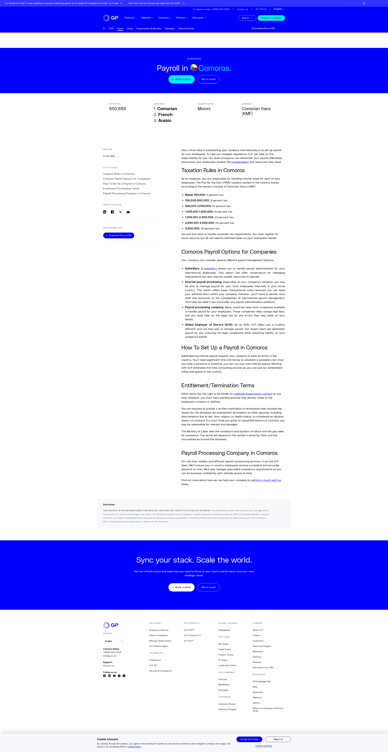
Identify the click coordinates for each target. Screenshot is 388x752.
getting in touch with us (266, 480)
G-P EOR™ (189, 630)
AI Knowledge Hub (262, 681)
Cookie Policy (134, 746)
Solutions (146, 17)
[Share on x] (120, 211)
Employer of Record (158, 630)
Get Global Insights (158, 646)
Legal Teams (224, 649)
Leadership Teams (227, 665)
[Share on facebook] (112, 211)
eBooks (256, 703)
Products (129, 17)
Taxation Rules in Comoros (119, 173)
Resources (198, 17)
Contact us (108, 665)
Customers (258, 641)
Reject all (278, 739)
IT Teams (222, 660)
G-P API (153, 665)
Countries (163, 17)
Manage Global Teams (160, 641)
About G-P (258, 630)
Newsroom (258, 651)
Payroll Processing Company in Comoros (127, 193)
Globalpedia (224, 630)
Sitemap (257, 662)
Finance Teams (225, 655)
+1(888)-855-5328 (112, 652)
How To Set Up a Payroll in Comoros (124, 183)
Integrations (155, 660)
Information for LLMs (263, 667)
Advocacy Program (227, 709)
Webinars (257, 697)
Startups (222, 679)
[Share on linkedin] (104, 211)
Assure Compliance (158, 635)
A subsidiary (209, 268)
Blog (255, 686)
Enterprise (223, 690)
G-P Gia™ (188, 641)
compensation (240, 162)
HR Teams (223, 644)
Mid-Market (224, 684)
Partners (180, 17)
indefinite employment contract (253, 393)
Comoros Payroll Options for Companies (126, 178)
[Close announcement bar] (363, 3)
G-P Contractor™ (192, 635)
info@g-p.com (110, 656)
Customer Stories (227, 704)
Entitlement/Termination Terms (121, 188)
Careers (256, 635)
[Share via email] (128, 211)
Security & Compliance (160, 671)
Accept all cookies (249, 739)
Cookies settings (263, 745)
